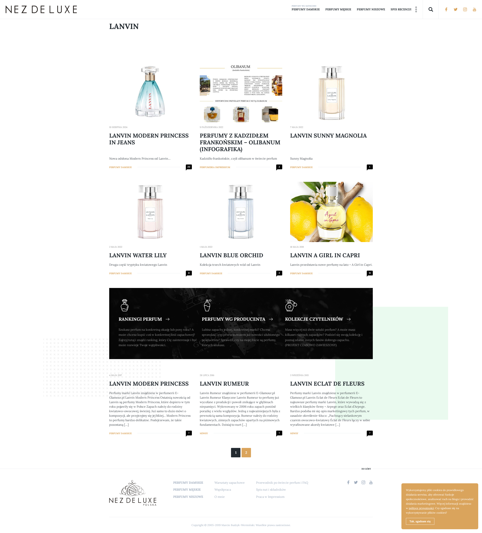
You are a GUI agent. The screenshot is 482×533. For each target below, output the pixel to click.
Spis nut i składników (271, 489)
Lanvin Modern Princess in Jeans (149, 139)
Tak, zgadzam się (420, 521)
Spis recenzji (401, 9)
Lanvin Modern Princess (149, 383)
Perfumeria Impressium (215, 167)
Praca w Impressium (270, 497)
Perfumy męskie (338, 9)
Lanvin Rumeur (224, 383)
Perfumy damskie (306, 9)
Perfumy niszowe (371, 9)
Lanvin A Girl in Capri (325, 255)
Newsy (204, 433)
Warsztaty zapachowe (229, 482)
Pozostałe (416, 9)
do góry (366, 469)
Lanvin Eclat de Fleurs (327, 383)
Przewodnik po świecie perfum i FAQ (282, 482)
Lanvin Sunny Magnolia (328, 135)
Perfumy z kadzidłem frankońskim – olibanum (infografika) (240, 142)
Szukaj (431, 9)
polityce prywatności (421, 508)
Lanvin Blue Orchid (231, 255)
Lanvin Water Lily (138, 255)
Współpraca (222, 489)
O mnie (219, 497)
